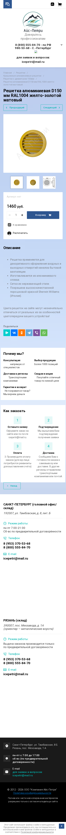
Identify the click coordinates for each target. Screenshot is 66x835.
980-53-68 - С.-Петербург (33, 48)
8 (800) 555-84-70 (16, 547)
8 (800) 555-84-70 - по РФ (33, 45)
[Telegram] (29, 332)
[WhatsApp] (44, 332)
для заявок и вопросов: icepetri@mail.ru (27, 774)
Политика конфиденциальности (32, 792)
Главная (7, 72)
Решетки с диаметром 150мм (18, 78)
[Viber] (36, 332)
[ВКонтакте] (14, 332)
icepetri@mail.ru (15, 558)
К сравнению (20, 225)
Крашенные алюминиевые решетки (22, 75)
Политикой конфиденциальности (37, 832)
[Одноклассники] (21, 332)
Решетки (20, 72)
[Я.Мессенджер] (6, 332)
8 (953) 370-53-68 (16, 543)
